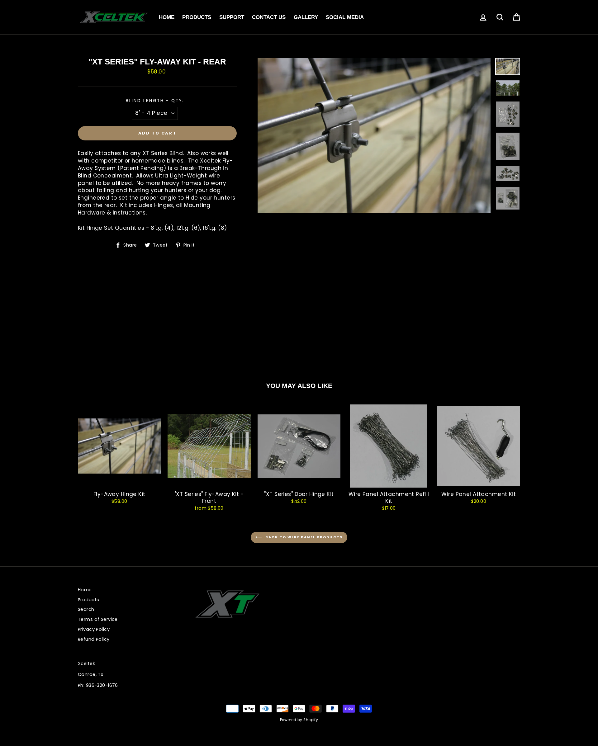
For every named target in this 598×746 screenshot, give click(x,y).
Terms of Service (98, 619)
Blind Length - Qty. (155, 101)
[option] (374, 135)
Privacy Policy (94, 629)
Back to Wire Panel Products (303, 537)
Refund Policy (94, 639)
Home (166, 17)
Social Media (345, 17)
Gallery (306, 17)
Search (86, 609)
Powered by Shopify (299, 719)
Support (231, 17)
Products (196, 17)
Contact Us (269, 17)
